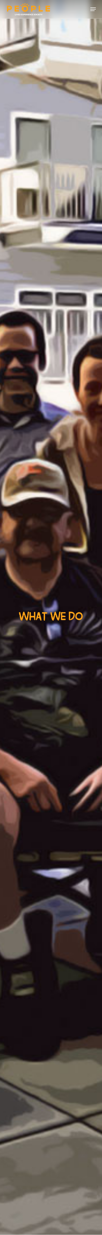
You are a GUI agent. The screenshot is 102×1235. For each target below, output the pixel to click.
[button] (93, 9)
